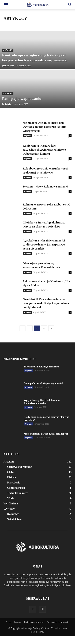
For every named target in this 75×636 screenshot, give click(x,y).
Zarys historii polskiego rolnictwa (41, 366)
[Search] (70, 4)
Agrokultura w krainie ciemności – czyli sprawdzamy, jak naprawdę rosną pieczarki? (45, 244)
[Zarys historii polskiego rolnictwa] (12, 371)
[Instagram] (42, 609)
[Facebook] (32, 609)
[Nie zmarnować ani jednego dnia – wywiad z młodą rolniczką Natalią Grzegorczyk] (12, 127)
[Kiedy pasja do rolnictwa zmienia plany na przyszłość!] (12, 421)
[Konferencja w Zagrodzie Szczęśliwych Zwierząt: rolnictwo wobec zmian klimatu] (12, 150)
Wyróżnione (10, 503)
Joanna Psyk (8, 65)
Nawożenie (51, 25)
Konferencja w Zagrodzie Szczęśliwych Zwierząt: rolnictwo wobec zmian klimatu (44, 149)
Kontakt (17, 622)
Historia (39, 25)
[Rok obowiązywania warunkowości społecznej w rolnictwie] (12, 173)
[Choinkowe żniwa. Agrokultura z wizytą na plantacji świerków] (12, 227)
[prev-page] (22, 328)
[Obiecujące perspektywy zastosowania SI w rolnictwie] (12, 267)
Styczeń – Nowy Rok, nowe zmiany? (46, 186)
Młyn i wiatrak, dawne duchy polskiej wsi (46, 433)
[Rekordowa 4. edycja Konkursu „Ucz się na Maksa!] (12, 285)
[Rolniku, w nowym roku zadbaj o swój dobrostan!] (12, 209)
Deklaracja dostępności (58, 622)
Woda (10, 498)
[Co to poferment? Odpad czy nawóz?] (12, 388)
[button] (6, 4)
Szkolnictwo (14, 519)
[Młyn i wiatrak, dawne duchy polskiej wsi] (12, 438)
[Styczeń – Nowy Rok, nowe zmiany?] (12, 191)
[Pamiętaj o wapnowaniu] (37, 102)
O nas (8, 622)
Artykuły (7, 50)
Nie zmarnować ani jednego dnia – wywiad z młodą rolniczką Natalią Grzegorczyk (45, 126)
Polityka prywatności (34, 622)
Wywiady (28, 424)
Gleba (29, 25)
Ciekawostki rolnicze (14, 25)
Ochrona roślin (16, 487)
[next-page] (51, 328)
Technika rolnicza (17, 493)
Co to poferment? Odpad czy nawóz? (43, 383)
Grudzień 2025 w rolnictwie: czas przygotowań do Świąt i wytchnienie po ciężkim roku (46, 303)
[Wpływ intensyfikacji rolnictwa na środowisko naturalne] (12, 405)
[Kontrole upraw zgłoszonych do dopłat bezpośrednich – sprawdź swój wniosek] (37, 63)
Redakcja (6, 104)
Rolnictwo (13, 513)
